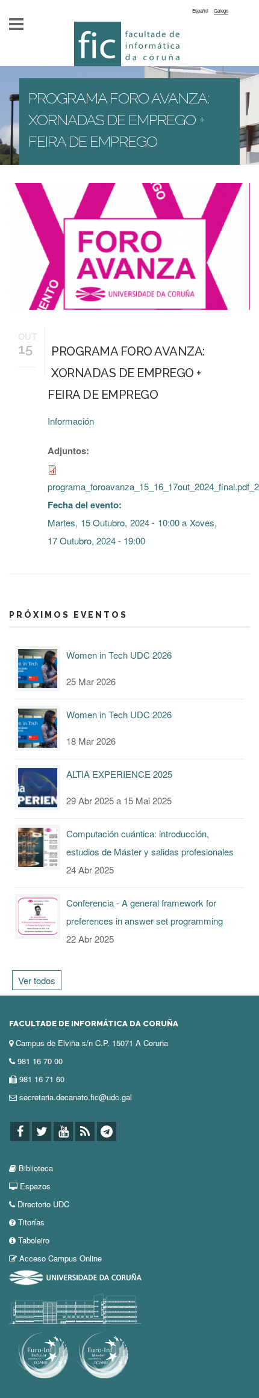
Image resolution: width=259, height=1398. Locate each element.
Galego (221, 10)
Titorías (31, 1222)
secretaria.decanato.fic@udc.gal (75, 1097)
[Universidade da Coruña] (75, 1276)
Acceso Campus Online (60, 1258)
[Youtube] (63, 1132)
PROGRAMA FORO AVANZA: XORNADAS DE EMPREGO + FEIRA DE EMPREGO (126, 373)
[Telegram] (106, 1132)
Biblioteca (36, 1168)
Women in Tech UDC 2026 (119, 654)
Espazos (35, 1186)
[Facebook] (20, 1132)
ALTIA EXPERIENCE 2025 (119, 774)
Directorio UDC (43, 1204)
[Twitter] (41, 1132)
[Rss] (85, 1132)
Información (71, 420)
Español (200, 10)
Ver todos (36, 980)
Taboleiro (33, 1240)
